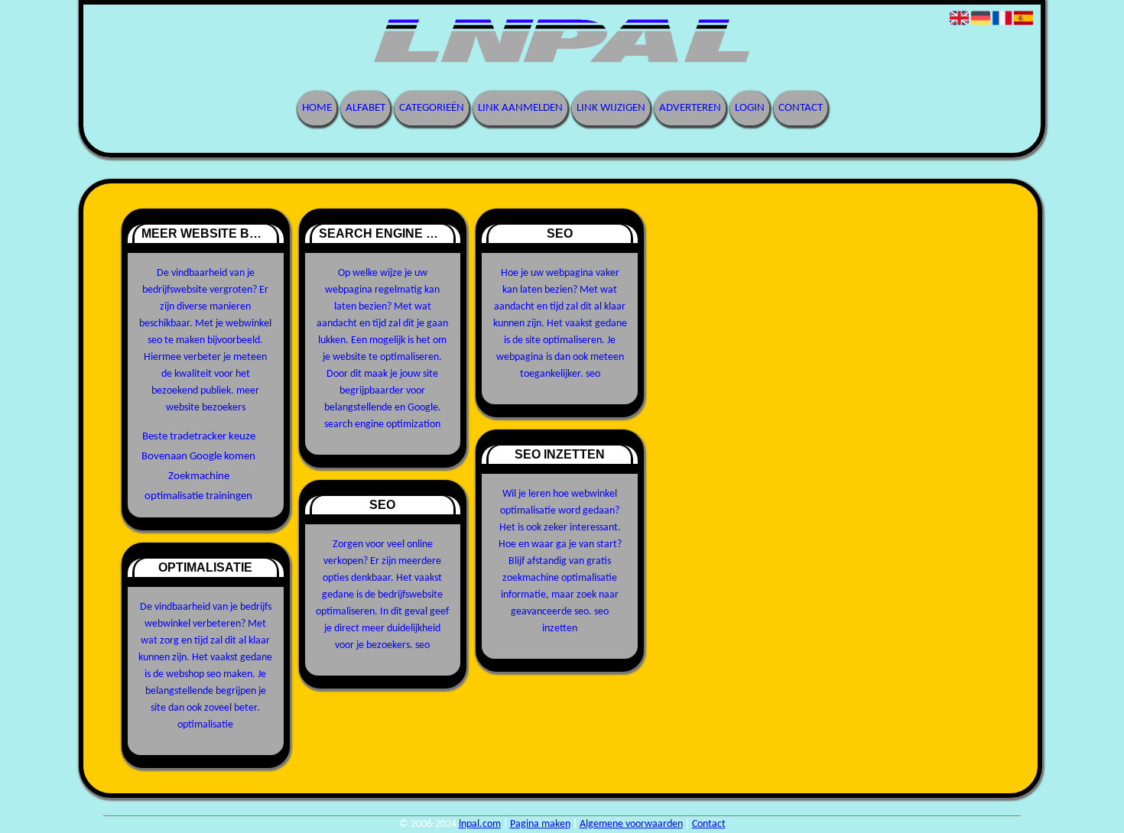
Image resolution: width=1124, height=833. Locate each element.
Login (750, 108)
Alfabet (365, 108)
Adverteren (690, 108)
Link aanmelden (520, 108)
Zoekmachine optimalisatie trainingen (198, 486)
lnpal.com (480, 824)
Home (317, 108)
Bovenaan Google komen (198, 456)
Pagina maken (540, 824)
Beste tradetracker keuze (198, 436)
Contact (800, 108)
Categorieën (431, 108)
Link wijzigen (611, 108)
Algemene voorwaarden (631, 824)
